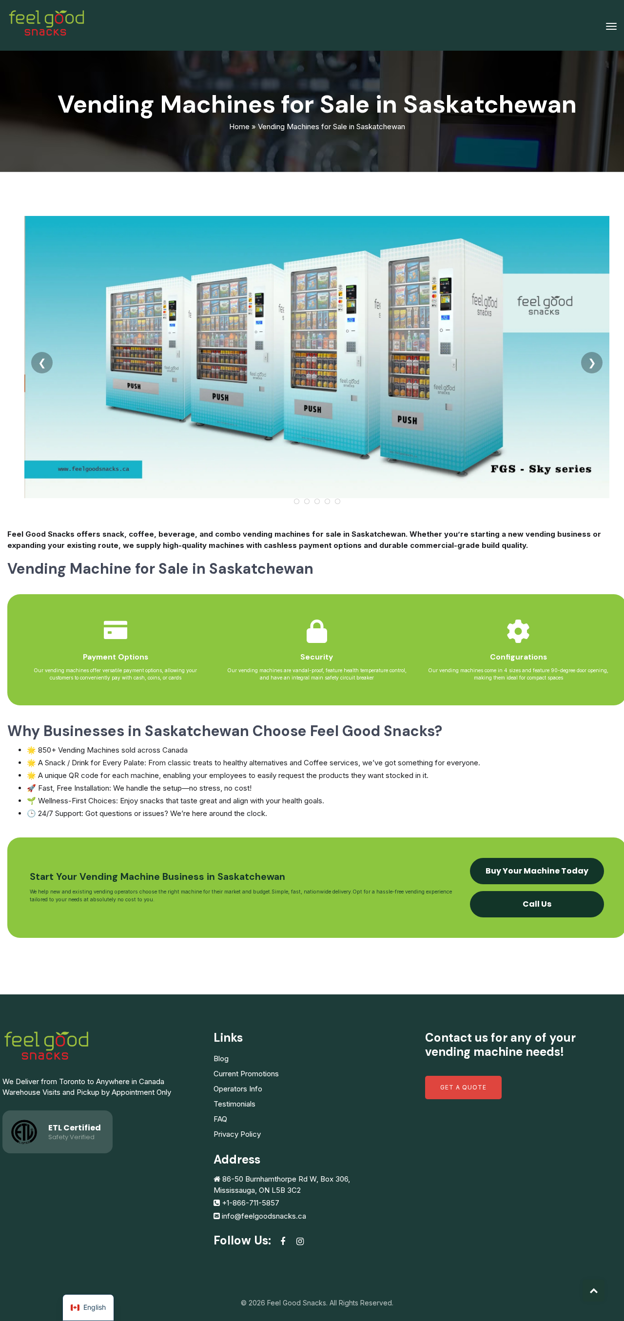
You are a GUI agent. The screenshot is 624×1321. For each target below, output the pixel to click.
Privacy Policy (237, 1134)
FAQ (220, 1119)
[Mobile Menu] (611, 26)
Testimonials (234, 1103)
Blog (221, 1058)
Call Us (537, 904)
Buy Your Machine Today (537, 870)
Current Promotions (246, 1073)
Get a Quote (463, 1087)
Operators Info (238, 1088)
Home (239, 126)
